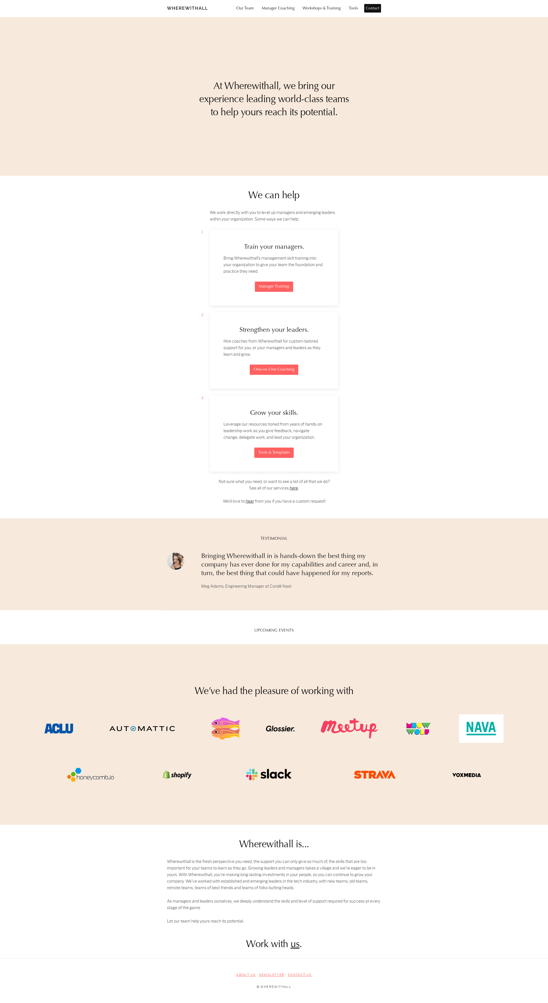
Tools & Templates (274, 453)
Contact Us (300, 975)
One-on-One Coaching (274, 370)
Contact (372, 9)
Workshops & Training (322, 9)
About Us (245, 975)
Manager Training (274, 287)
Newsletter (272, 975)
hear (250, 501)
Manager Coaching (278, 9)
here (294, 488)
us (295, 945)
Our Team (245, 9)
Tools (353, 9)
